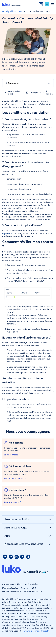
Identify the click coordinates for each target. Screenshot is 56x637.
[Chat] (41, 4)
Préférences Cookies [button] (11, 584)
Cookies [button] (24, 588)
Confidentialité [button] (30, 584)
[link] (47, 4)
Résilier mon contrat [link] (41, 11)
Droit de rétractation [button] (11, 591)
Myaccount (7, 233)
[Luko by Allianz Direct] (11, 4)
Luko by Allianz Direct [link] (12, 11)
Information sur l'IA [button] (33, 591)
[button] (49, 519)
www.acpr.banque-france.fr (36, 631)
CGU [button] (34, 588)
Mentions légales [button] (10, 588)
